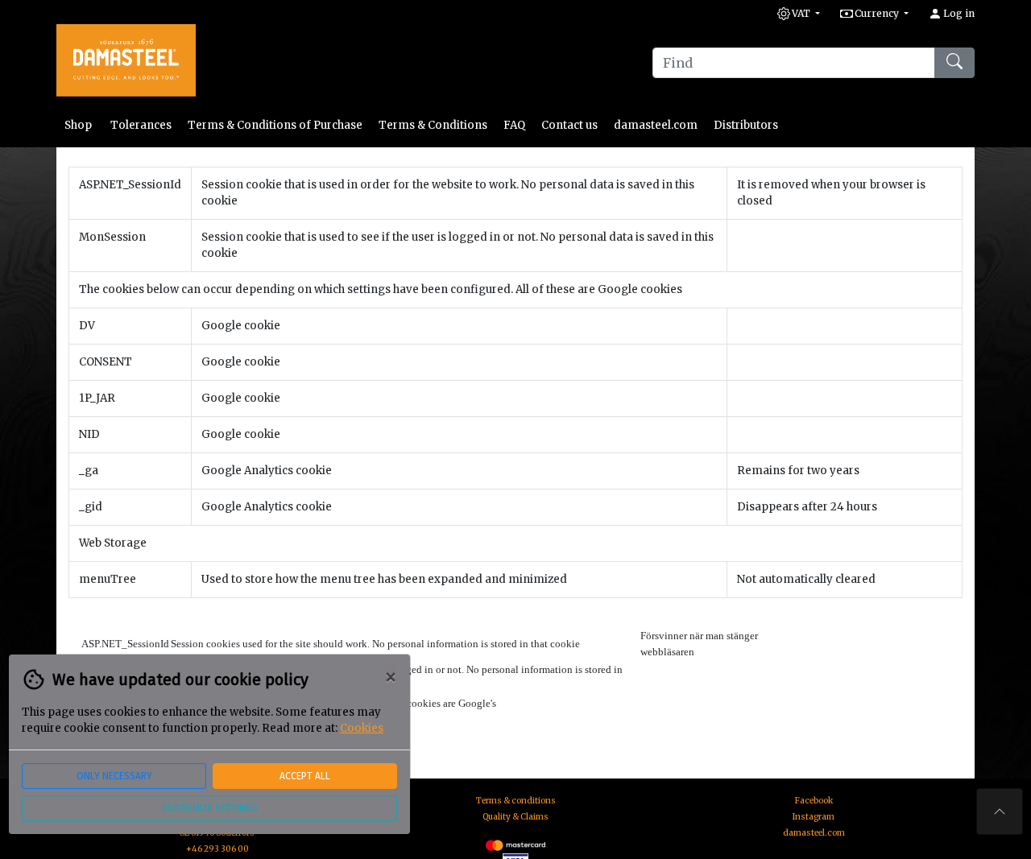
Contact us (569, 125)
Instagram (813, 817)
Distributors (746, 125)
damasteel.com (656, 125)
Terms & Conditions (433, 125)
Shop (79, 125)
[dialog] (205, 756)
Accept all (304, 776)
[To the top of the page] (999, 811)
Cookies (361, 728)
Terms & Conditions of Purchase (275, 125)
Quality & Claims (515, 817)
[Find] (954, 62)
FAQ (514, 125)
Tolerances (141, 125)
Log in (958, 13)
